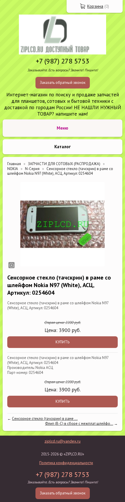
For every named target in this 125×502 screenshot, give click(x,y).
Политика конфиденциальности (66, 462)
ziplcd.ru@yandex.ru (62, 441)
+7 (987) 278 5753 (62, 61)
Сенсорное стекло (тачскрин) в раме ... (45, 418)
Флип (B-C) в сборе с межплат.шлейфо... (79, 423)
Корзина (95, 6)
